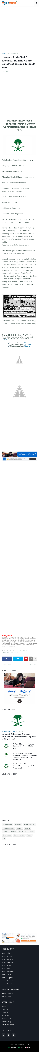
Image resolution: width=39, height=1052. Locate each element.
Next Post (33, 665)
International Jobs (12, 53)
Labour (27, 828)
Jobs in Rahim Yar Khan (9, 984)
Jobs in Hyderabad (8, 971)
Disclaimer (5, 1015)
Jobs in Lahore (6, 953)
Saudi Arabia (23, 650)
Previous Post (7, 665)
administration (7, 825)
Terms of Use (6, 1018)
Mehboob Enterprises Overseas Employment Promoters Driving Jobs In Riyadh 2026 (19, 736)
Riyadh (32, 831)
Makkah (13, 831)
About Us (5, 1009)
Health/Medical (29, 825)
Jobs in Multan (6, 965)
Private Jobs (22, 831)
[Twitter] (18, 659)
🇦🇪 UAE (20, 1048)
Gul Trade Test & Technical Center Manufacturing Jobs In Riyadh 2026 (24, 766)
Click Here (27, 343)
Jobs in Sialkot (6, 968)
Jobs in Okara (6, 975)
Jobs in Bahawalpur (8, 981)
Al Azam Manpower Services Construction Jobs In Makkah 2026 (23, 746)
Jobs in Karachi (7, 956)
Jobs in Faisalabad (8, 962)
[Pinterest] (26, 659)
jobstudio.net (6, 340)
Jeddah (19, 828)
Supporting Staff (7, 652)
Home (4, 53)
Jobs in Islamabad (8, 959)
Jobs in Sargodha (7, 978)
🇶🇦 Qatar (28, 1048)
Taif (4, 838)
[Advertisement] (19, 27)
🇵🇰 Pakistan (12, 1048)
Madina (5, 831)
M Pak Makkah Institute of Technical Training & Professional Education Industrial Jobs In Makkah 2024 (25, 756)
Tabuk (16, 652)
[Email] (31, 659)
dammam (18, 825)
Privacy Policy (6, 1022)
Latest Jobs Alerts (8, 1025)
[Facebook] (7, 659)
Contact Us (5, 1012)
